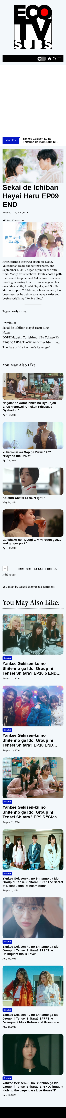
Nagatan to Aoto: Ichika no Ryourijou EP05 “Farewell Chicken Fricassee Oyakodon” (29, 406)
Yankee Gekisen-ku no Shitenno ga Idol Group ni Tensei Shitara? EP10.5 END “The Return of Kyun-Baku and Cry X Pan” (32, 673)
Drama (7, 658)
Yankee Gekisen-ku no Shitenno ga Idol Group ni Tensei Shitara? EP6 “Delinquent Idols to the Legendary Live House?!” (33, 1086)
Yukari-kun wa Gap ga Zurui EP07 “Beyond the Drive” (27, 454)
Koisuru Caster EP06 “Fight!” (24, 498)
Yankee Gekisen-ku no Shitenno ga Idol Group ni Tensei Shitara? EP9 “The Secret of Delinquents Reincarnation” (33, 882)
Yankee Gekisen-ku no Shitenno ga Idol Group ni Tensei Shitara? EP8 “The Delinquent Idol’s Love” (31, 950)
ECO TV (24, 212)
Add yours (9, 574)
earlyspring (19, 311)
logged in (24, 586)
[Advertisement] (33, 102)
